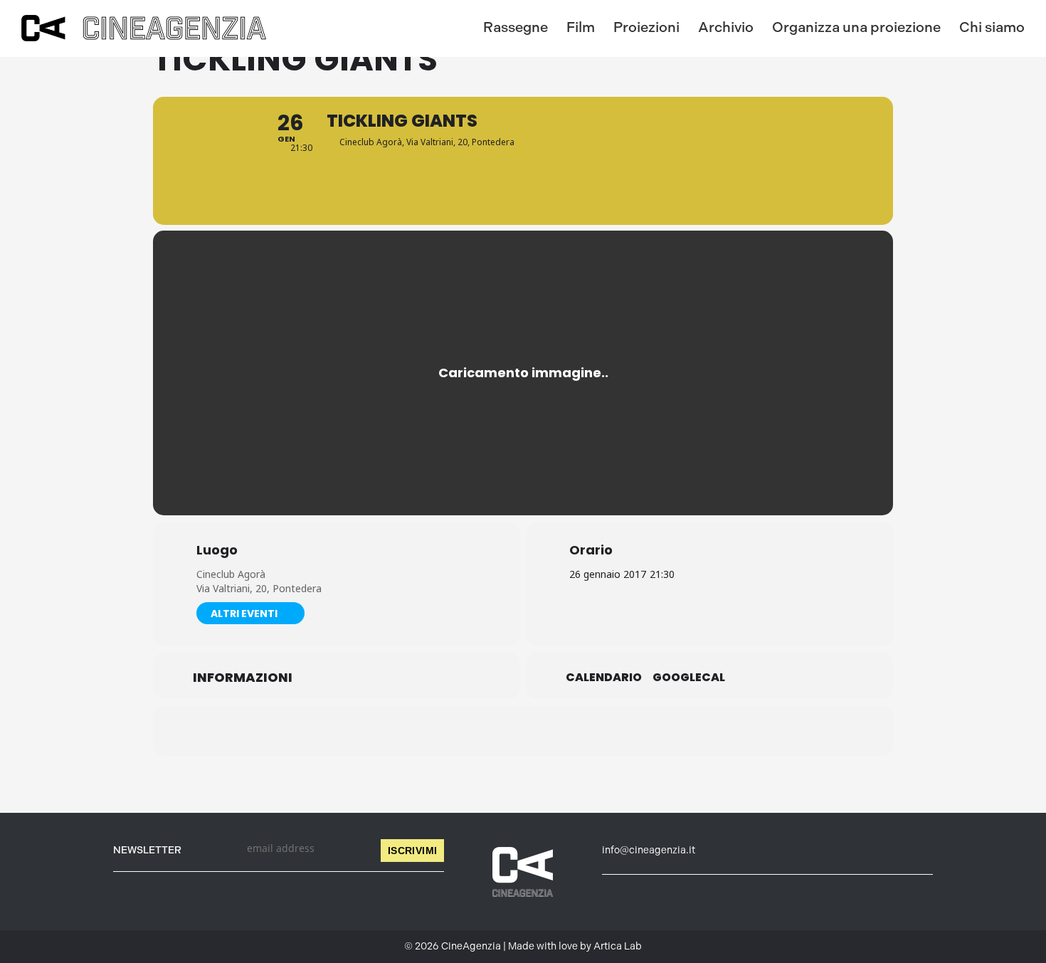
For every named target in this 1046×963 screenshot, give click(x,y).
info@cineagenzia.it (648, 850)
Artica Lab (617, 946)
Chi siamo (992, 27)
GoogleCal (689, 677)
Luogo (217, 550)
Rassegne (515, 27)
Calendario (604, 677)
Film (580, 27)
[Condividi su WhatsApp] (523, 731)
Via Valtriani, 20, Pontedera (259, 588)
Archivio (726, 27)
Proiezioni (646, 27)
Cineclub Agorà (230, 574)
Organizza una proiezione (856, 27)
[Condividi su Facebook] (452, 731)
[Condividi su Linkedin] (487, 731)
